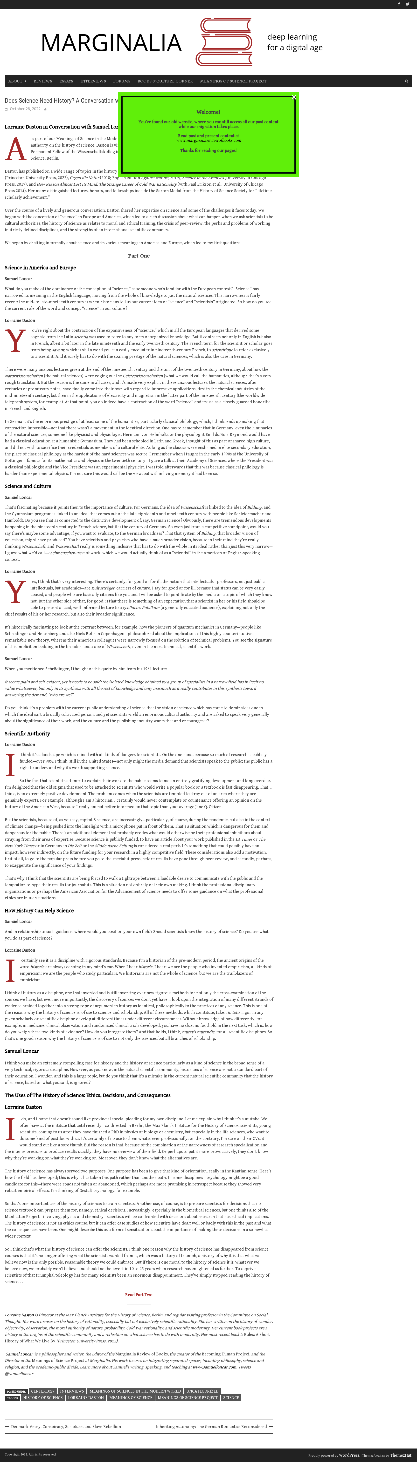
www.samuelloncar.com (214, 1367)
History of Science (43, 1397)
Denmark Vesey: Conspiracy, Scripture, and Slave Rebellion (66, 1426)
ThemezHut (400, 1455)
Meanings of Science (130, 1397)
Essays (66, 81)
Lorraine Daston (19, 1315)
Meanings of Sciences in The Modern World (135, 1391)
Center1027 (43, 1391)
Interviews (93, 81)
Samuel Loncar (19, 1354)
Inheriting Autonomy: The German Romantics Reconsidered (211, 1426)
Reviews (43, 81)
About (15, 81)
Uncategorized (202, 1391)
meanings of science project (188, 1397)
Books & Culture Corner (165, 81)
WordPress (349, 1455)
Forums (121, 81)
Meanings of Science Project (233, 81)
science (231, 1397)
